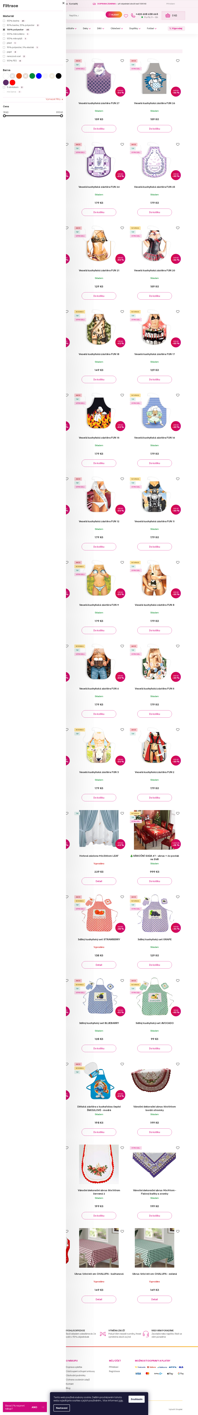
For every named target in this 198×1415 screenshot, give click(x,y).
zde (121, 1400)
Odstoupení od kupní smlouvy (80, 1371)
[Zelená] (32, 76)
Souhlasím (136, 1399)
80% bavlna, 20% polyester (23, 25)
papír (11, 52)
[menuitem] (67, 28)
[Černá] (59, 76)
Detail (99, 881)
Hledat (115, 14)
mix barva (13, 91)
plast (11, 43)
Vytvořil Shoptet (175, 1409)
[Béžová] (52, 76)
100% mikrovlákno (17, 34)
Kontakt (70, 1383)
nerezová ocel (16, 56)
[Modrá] (39, 76)
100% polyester (18, 29)
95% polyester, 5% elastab (22, 47)
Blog (68, 1388)
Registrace (114, 1371)
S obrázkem (15, 87)
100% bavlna (15, 20)
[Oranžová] (19, 76)
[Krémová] (45, 76)
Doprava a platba (74, 1367)
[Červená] (12, 82)
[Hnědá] (26, 76)
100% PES (14, 60)
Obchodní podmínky (75, 1375)
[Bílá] (6, 76)
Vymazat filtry (53, 99)
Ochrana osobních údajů (78, 1379)
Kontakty (73, 3)
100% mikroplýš (16, 38)
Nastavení (61, 1407)
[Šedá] (12, 76)
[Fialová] (6, 82)
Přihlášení (113, 1367)
